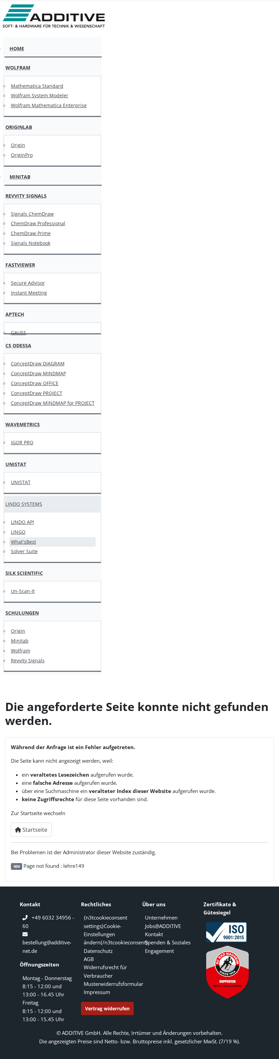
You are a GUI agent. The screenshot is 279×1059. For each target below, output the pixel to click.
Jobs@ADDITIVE (163, 926)
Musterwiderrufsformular (113, 983)
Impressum (97, 992)
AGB (89, 959)
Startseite (34, 829)
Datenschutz (98, 950)
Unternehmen (161, 917)
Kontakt (154, 934)
